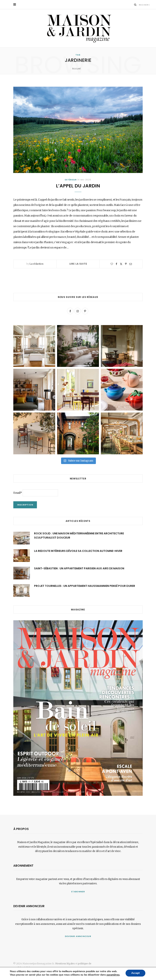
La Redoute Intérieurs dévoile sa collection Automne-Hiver (78, 551)
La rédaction (36, 263)
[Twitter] (121, 264)
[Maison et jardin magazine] (78, 28)
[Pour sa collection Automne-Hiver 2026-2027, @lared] (78, 390)
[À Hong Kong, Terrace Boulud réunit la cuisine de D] (122, 433)
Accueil (76, 68)
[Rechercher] (135, 4)
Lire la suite (78, 263)
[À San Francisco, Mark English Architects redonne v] (78, 433)
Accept (135, 973)
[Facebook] (116, 264)
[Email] (130, 264)
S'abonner (78, 891)
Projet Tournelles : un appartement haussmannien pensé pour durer (84, 586)
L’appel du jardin (78, 185)
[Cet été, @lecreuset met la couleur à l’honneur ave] (122, 390)
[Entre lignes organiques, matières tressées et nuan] (34, 433)
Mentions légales (65, 963)
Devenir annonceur (78, 936)
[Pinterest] (126, 264)
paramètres (113, 975)
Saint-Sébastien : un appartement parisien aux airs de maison (79, 568)
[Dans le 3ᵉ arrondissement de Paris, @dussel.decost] (34, 346)
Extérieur (70, 179)
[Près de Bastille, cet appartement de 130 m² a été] (34, 390)
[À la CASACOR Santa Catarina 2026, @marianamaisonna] (78, 346)
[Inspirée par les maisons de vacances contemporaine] (122, 346)
